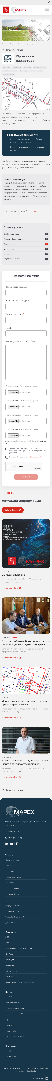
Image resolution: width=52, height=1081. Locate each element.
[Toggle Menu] (47, 10)
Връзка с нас (10, 1057)
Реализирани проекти (14, 1008)
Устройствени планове (15, 917)
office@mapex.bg (15, 838)
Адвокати (6, 67)
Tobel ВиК (9, 977)
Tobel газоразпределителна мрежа (19, 983)
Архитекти (8, 254)
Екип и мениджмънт (13, 1003)
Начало (4, 44)
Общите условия (36, 457)
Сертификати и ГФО (14, 1014)
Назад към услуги (14, 50)
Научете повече (10, 588)
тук (35, 211)
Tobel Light (9, 960)
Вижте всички (11, 510)
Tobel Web (9, 965)
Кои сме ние (10, 997)
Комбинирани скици (11, 234)
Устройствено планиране (14, 239)
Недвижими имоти (10, 71)
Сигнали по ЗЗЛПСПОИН (15, 1037)
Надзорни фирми (40, 67)
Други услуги (9, 249)
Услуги (12, 44)
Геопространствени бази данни (18, 948)
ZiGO (7, 937)
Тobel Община (11, 971)
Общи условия (11, 1031)
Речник (8, 1051)
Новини (8, 1025)
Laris (7, 943)
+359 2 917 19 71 (14, 831)
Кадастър (27, 67)
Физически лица (10, 244)
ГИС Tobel (9, 954)
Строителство (36, 71)
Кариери (9, 1020)
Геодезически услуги (12, 259)
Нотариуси (24, 71)
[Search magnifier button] (49, 2)
